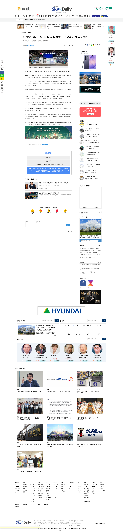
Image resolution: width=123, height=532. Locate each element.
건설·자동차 (48, 486)
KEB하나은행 (26, 357)
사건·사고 (32, 484)
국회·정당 (25, 486)
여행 (85, 490)
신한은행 (69, 357)
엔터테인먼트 (87, 501)
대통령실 (25, 484)
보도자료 (32, 504)
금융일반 (63, 484)
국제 (73, 16)
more (99, 245)
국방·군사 (32, 493)
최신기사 (25, 16)
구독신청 (85, 207)
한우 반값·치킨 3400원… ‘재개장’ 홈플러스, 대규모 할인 (88, 392)
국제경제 (79, 486)
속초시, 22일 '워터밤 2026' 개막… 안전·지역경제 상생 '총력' (60, 445)
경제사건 (40, 495)
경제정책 (40, 490)
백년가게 (56, 495)
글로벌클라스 (80, 492)
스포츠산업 (94, 484)
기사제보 (85, 212)
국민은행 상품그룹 (97, 357)
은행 (62, 486)
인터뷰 (16, 492)
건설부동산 (68, 16)
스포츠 (81, 16)
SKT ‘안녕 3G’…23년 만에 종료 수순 (49, 193)
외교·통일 (25, 490)
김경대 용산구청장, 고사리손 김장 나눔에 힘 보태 (29, 471)
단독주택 (55, 359)
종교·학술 (86, 492)
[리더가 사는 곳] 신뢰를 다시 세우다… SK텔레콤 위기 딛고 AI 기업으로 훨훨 (90, 236)
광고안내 (55, 528)
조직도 (41, 528)
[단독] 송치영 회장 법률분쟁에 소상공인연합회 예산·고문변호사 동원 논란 (90, 257)
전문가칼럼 (17, 488)
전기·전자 (48, 484)
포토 (85, 16)
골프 (93, 492)
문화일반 (86, 484)
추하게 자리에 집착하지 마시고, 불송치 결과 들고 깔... (89, 269)
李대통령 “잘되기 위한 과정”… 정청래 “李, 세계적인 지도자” (90, 255)
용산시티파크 (26, 359)
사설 (16, 484)
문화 (76, 16)
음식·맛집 (86, 497)
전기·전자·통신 (29, 32)
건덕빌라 (41, 359)
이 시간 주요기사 (20, 23)
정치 (42, 16)
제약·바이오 (48, 492)
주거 (31, 492)
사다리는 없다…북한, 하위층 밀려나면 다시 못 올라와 (29, 445)
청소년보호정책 (82, 528)
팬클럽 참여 (29, 360)
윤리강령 (50, 528)
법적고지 (68, 528)
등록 (68, 225)
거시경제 (40, 497)
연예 (103, 488)
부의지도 (37, 16)
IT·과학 (47, 499)
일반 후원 (48, 161)
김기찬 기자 (27, 45)
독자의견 (64, 528)
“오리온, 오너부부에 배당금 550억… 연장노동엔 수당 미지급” (90, 248)
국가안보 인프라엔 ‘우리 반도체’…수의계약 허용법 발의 (54, 182)
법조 (31, 497)
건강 (85, 499)
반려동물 (86, 495)
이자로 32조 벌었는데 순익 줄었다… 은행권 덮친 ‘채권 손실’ (30, 26)
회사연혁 (45, 528)
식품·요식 (48, 493)
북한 (24, 492)
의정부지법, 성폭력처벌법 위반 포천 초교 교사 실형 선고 (90, 252)
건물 (70, 486)
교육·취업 (32, 490)
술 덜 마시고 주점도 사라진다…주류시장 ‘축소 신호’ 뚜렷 (75, 26)
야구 (93, 488)
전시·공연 (86, 488)
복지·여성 (32, 488)
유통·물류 (48, 490)
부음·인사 (32, 501)
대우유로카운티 (82, 359)
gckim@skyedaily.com (36, 144)
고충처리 (61, 530)
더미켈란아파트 (68, 359)
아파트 (70, 490)
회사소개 (37, 528)
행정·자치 (25, 488)
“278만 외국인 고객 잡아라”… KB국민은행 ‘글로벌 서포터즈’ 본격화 (28, 418)
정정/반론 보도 (47, 504)
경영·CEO (40, 484)
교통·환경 (32, 499)
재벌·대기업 (41, 486)
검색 (57, 320)
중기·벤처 (56, 484)
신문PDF (17, 504)
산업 (53, 16)
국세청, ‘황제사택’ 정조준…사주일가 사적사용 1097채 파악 (59, 418)
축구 (93, 490)
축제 (88, 490)
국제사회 (79, 488)
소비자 (39, 492)
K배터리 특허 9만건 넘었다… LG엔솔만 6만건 (59, 391)
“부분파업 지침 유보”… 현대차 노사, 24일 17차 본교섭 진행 (89, 418)
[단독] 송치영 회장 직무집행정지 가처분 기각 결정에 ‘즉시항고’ (90, 250)
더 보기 (55, 335)
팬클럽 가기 (90, 114)
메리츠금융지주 (82, 357)
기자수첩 (17, 490)
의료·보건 (32, 495)
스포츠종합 (94, 486)
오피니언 (31, 16)
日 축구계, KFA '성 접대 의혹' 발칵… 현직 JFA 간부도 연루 (89, 445)
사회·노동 (32, 486)
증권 (62, 488)
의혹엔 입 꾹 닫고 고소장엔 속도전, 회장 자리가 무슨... (88, 273)
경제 (49, 16)
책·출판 (86, 486)
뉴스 (22, 32)
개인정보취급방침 (75, 528)
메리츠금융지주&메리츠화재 (40, 357)
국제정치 (79, 490)
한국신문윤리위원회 (100, 523)
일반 (70, 484)
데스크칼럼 (17, 486)
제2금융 (63, 492)
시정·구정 (40, 493)
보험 (62, 490)
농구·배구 (94, 493)
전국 (39, 504)
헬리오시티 (96, 359)
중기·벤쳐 (40, 488)
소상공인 (56, 497)
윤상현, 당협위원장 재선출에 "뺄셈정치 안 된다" (29, 391)
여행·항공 (48, 495)
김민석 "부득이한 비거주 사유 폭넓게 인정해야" (34, 19)
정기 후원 (48, 157)
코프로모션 (96, 207)
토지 (70, 488)
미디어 (85, 493)
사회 (46, 16)
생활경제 (57, 16)
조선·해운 (48, 488)
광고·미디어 (48, 497)
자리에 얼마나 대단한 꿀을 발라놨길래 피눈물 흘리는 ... (90, 265)
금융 (62, 16)
